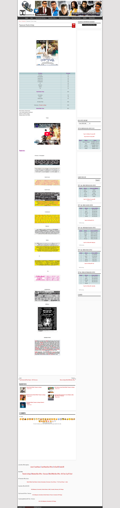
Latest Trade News (35, 467)
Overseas (48, 481)
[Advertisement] (49, 31)
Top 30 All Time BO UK (89, 263)
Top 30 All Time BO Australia (89, 286)
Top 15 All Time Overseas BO (89, 199)
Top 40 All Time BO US (89, 220)
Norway (56, 489)
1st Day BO (56, 467)
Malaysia (35, 489)
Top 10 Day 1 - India (63, 481)
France (51, 494)
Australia (39, 489)
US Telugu (54, 501)
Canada (52, 489)
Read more (29, 388)
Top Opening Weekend (64, 18)
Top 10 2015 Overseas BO (89, 136)
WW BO (84, 18)
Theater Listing (42, 105)
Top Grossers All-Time (40, 18)
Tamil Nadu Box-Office (47, 467)
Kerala (39, 481)
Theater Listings (26, 474)
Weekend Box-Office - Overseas (40, 474)
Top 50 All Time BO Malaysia (89, 242)
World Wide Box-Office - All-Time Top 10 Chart (60, 474)
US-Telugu (61, 489)
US (41, 501)
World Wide (29, 481)
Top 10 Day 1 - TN (55, 481)
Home (26, 18)
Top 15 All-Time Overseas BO (89, 134)
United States (45, 489)
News (32, 18)
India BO (62, 467)
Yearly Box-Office (52, 18)
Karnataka (43, 481)
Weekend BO (92, 18)
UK (31, 489)
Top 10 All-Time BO (76, 18)
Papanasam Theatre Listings (26, 25)
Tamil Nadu (34, 481)
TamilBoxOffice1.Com (29, 507)
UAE (49, 489)
